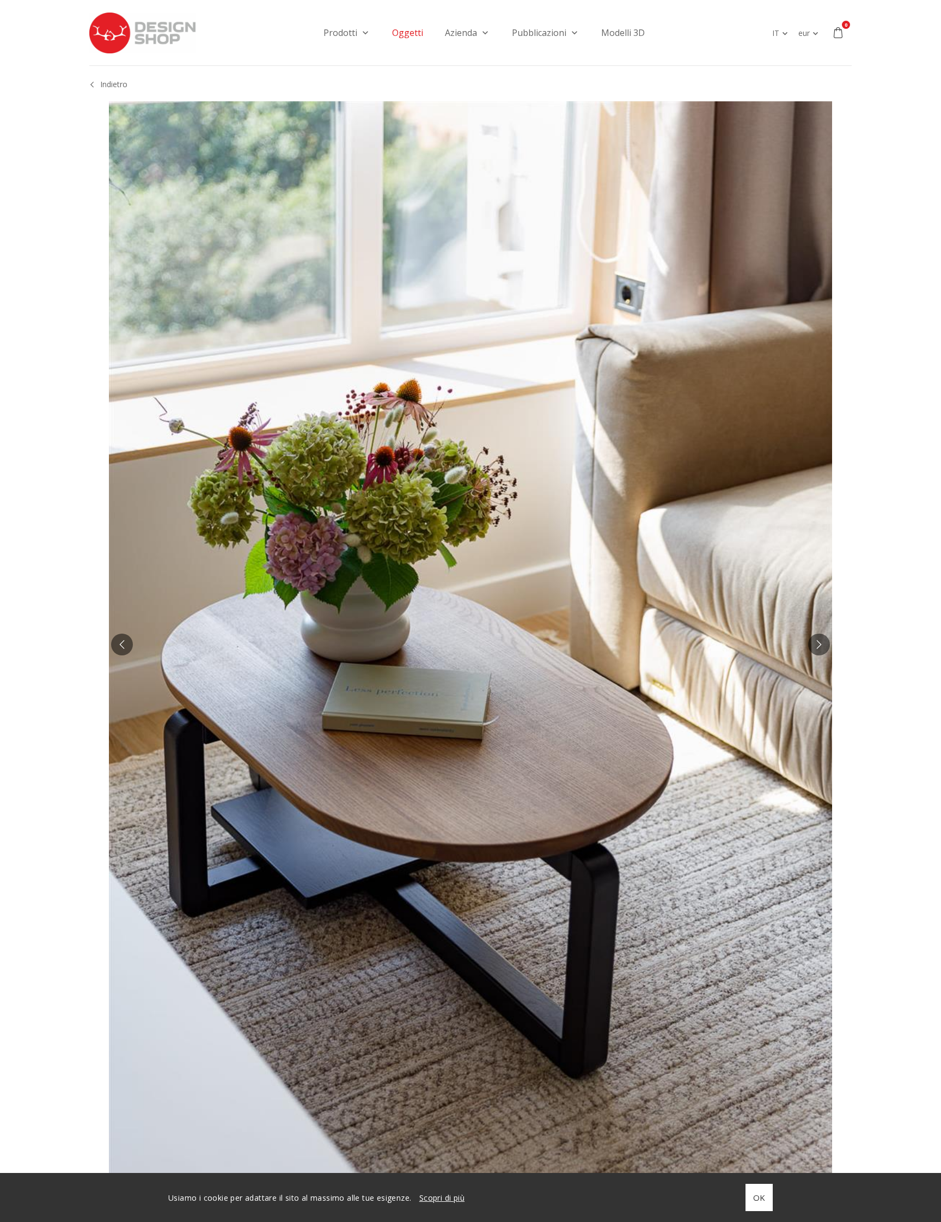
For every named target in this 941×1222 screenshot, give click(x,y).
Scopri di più (442, 1198)
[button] (122, 644)
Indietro (113, 84)
